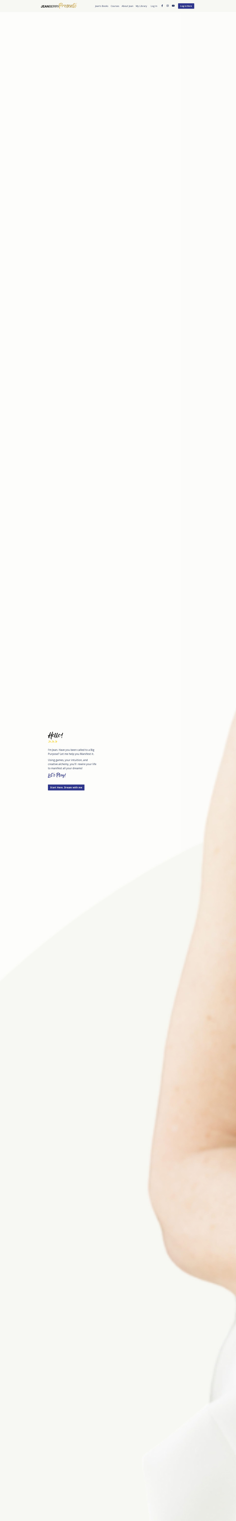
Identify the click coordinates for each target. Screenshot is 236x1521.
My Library (141, 6)
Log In (154, 6)
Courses (115, 6)
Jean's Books (101, 6)
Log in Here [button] (186, 6)
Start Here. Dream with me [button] (66, 787)
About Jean (127, 6)
